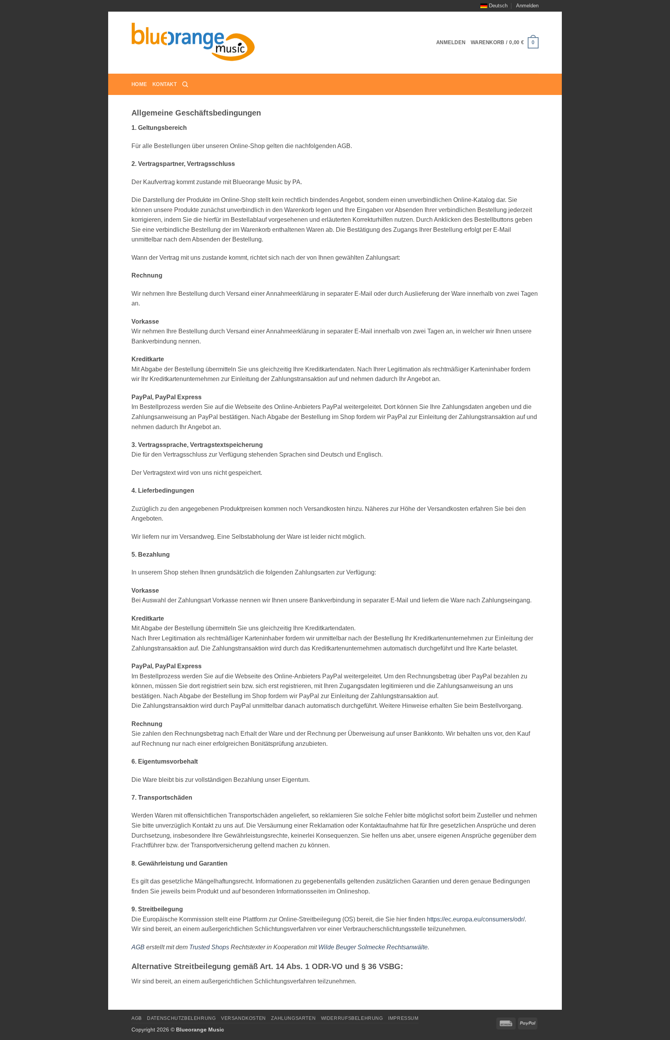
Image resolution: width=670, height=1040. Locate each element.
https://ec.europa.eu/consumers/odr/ (476, 919)
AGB (138, 947)
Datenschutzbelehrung (181, 1018)
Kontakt (164, 84)
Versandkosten (243, 1018)
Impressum (403, 1018)
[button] (527, 6)
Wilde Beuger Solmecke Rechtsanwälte (373, 947)
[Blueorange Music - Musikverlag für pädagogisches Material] (193, 43)
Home (139, 84)
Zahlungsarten (293, 1018)
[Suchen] (185, 84)
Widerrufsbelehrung (352, 1018)
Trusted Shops (209, 947)
